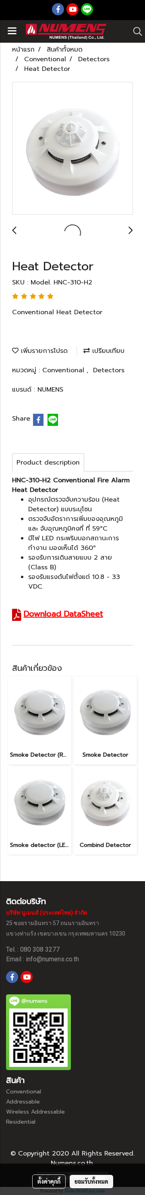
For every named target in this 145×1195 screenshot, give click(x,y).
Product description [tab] (48, 462)
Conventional (64, 370)
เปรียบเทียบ (107, 351)
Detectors (108, 370)
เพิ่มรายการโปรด (43, 351)
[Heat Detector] (72, 148)
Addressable (23, 1101)
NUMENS (50, 389)
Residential (20, 1122)
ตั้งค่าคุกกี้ (48, 1181)
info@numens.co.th (52, 959)
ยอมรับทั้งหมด (91, 1181)
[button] (135, 31)
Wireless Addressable (35, 1112)
